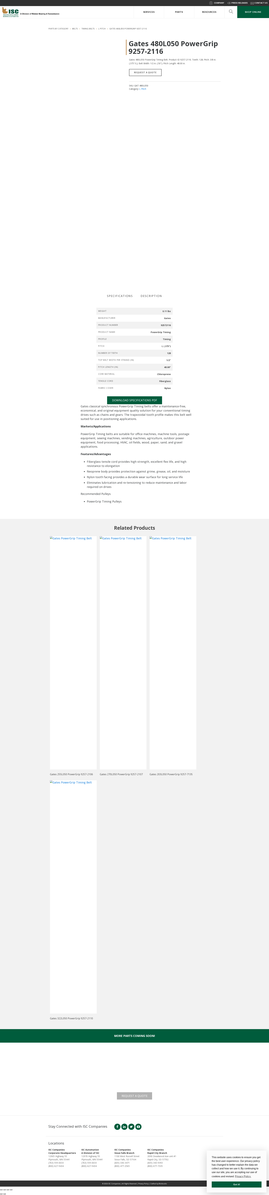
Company (219, 3)
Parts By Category (58, 28)
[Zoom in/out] (1, 1189)
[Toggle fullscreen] (4, 1189)
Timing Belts (88, 28)
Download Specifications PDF (134, 400)
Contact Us (261, 3)
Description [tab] (151, 296)
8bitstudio (163, 1184)
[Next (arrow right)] (4, 1193)
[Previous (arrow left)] (1, 1193)
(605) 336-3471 (122, 1162)
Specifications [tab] (120, 296)
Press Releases (239, 3)
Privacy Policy (143, 1184)
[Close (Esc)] (11, 1189)
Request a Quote (145, 72)
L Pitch (102, 28)
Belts (75, 28)
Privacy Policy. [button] (243, 1176)
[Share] (8, 1189)
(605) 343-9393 (155, 1162)
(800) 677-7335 (155, 1166)
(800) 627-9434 (56, 1166)
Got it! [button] (236, 1184)
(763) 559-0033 (56, 1162)
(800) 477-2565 (122, 1166)
